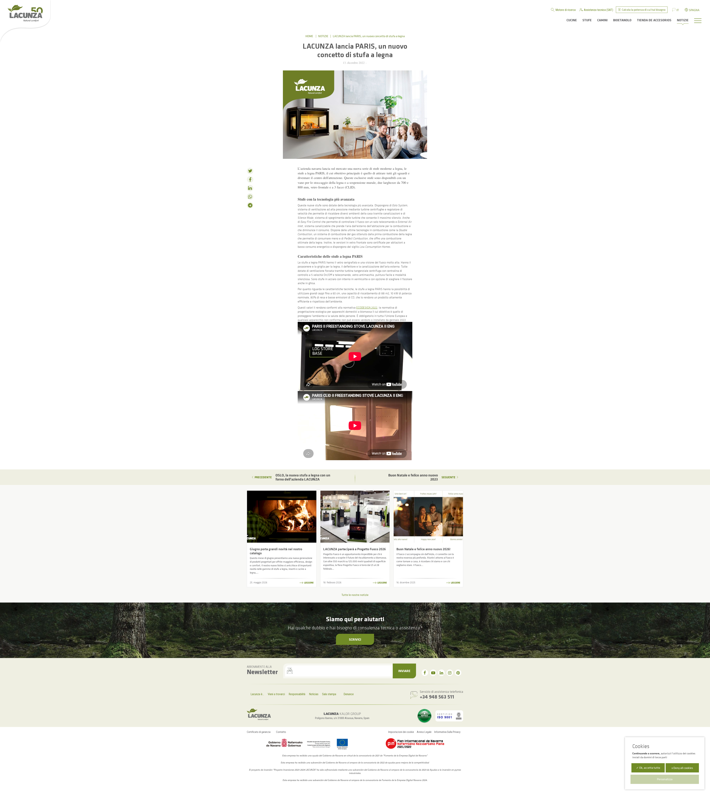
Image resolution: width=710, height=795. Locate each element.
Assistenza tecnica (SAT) (598, 10)
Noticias (313, 694)
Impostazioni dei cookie (401, 732)
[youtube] (433, 672)
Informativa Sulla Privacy (447, 732)
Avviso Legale (424, 732)
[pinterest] (458, 672)
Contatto (281, 732)
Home (309, 36)
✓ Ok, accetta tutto (648, 768)
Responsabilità (297, 694)
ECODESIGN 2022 (366, 307)
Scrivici (355, 639)
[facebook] (425, 672)
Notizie (323, 36)
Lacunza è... (257, 694)
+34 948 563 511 (437, 696)
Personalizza (664, 779)
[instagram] (450, 672)
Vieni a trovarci (276, 694)
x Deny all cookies (682, 768)
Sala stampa (329, 694)
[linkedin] (441, 672)
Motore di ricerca (565, 10)
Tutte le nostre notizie (355, 595)
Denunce (349, 694)
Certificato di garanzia (259, 732)
